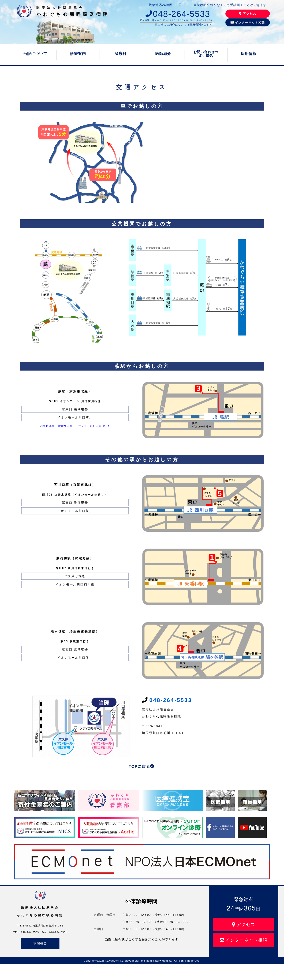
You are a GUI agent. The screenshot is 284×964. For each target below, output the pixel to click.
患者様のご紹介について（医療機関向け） (182, 24)
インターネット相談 (250, 22)
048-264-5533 (181, 14)
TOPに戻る (139, 766)
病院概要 (40, 943)
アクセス (249, 13)
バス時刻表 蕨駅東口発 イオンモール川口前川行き (75, 426)
